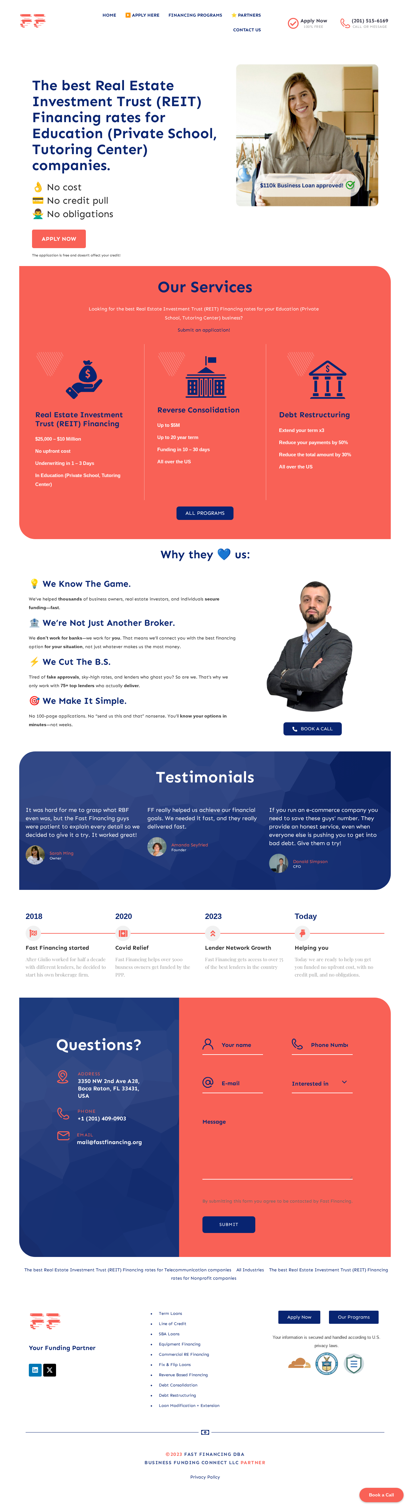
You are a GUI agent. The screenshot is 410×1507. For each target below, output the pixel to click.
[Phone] (63, 1113)
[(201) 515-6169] (345, 23)
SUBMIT (228, 1224)
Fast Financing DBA (214, 1454)
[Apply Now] (293, 23)
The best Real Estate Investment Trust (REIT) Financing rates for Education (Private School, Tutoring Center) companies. (124, 125)
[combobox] (322, 1083)
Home (109, 15)
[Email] (63, 1136)
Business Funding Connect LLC (191, 1462)
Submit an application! (204, 330)
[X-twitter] (49, 1370)
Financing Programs (195, 15)
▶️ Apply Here (142, 15)
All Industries (250, 1270)
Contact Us (247, 30)
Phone (87, 1111)
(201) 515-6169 (370, 21)
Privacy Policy (205, 1477)
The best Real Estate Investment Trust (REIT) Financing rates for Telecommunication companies (127, 1270)
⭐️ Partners (246, 15)
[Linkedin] (35, 1370)
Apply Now (313, 21)
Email (85, 1135)
